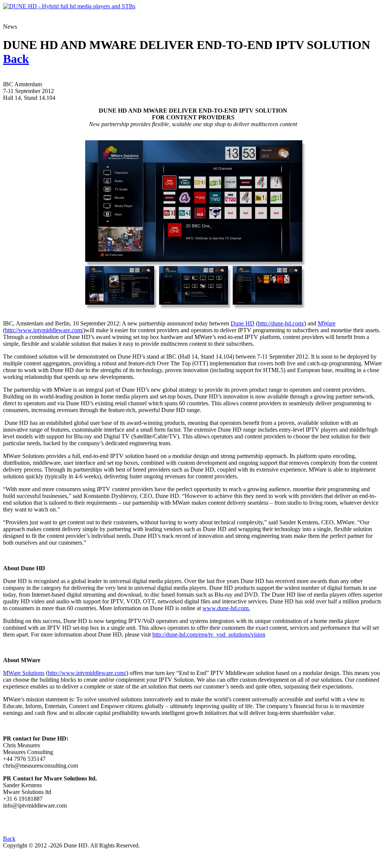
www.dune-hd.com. (226, 608)
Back (9, 838)
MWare (326, 323)
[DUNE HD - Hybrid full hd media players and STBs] (69, 6)
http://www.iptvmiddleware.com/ (44, 330)
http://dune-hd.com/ (281, 323)
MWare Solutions (23, 673)
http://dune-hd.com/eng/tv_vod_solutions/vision (208, 634)
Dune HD (242, 323)
